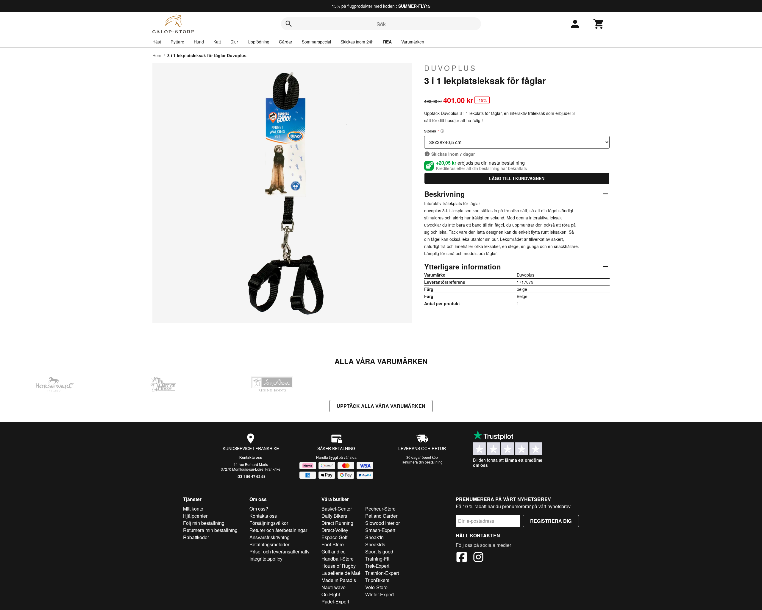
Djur (234, 42)
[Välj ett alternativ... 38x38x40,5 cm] (517, 142)
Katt (217, 42)
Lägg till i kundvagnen (516, 178)
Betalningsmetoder (269, 544)
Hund (199, 42)
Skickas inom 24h (357, 42)
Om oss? (258, 508)
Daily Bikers (334, 515)
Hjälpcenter (195, 515)
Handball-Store (337, 558)
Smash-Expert (380, 530)
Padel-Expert (335, 601)
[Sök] (289, 23)
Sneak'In (374, 537)
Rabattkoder (196, 537)
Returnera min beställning (210, 530)
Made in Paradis (338, 580)
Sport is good (379, 551)
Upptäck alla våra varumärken (381, 405)
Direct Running (337, 522)
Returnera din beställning (422, 461)
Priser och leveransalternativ (279, 551)
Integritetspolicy (265, 558)
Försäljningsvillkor (268, 522)
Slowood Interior (382, 522)
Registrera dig (551, 520)
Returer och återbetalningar (278, 530)
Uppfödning (258, 42)
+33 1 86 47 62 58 (251, 476)
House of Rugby (338, 565)
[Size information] (442, 131)
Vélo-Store (376, 587)
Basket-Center (336, 508)
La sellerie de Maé (340, 573)
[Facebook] (462, 558)
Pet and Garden (382, 515)
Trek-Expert (377, 565)
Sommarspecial (316, 42)
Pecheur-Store (380, 508)
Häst (156, 42)
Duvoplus (450, 68)
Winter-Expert (379, 594)
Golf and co (333, 551)
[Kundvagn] (599, 24)
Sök (381, 24)
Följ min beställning (203, 522)
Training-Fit (377, 558)
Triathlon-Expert (382, 573)
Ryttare (177, 42)
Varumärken (412, 42)
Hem (156, 55)
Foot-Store (332, 544)
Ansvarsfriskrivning (269, 537)
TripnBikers (377, 580)
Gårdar (285, 42)
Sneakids (375, 544)
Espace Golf (334, 537)
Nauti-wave (333, 587)
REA (387, 42)
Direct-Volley (334, 530)
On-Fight (330, 594)
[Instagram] (478, 558)
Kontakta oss (250, 457)
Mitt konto (193, 508)
